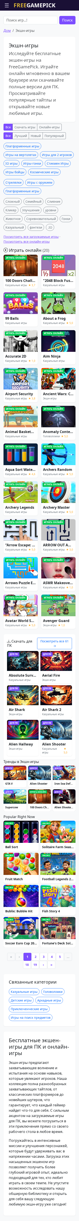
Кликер (10, 210)
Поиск (67, 20)
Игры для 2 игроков (57, 155)
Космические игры (44, 172)
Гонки (66, 219)
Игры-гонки (32, 163)
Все (8, 127)
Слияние (53, 201)
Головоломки (53, 992)
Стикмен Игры (58, 163)
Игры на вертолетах (20, 155)
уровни (50, 210)
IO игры (11, 163)
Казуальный (14, 227)
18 (27, 965)
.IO (50, 227)
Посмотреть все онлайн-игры (27, 241)
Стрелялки (13, 182)
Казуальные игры (24, 992)
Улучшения (31, 210)
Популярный (54, 136)
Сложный (12, 201)
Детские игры (21, 1000)
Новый (36, 136)
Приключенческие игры (29, 1009)
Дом (7, 30)
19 (35, 965)
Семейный (33, 201)
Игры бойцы (14, 172)
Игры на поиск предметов (30, 1017)
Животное (13, 219)
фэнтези (36, 227)
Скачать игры (24, 127)
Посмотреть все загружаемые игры (31, 237)
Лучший (20, 136)
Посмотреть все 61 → (54, 643)
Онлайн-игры (49, 127)
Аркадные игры (49, 1000)
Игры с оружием (39, 182)
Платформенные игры (22, 146)
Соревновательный (41, 219)
